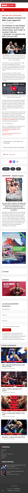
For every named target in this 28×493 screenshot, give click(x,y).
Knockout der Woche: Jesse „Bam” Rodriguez (13, 147)
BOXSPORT (17, 488)
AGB (12, 326)
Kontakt (3, 457)
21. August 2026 (6, 368)
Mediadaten (4, 456)
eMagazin (6, 169)
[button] (2, 490)
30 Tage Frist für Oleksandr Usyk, (10, 119)
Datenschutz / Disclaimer (7, 454)
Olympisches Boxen (18, 361)
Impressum (3, 450)
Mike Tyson (18, 133)
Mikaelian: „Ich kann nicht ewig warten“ (13, 437)
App (13, 169)
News (3, 15)
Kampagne (13, 133)
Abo (18, 169)
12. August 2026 (6, 438)
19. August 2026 (6, 416)
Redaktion (11, 22)
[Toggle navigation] (3, 10)
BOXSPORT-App (7, 129)
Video (11, 134)
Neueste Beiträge (7, 462)
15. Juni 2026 (5, 22)
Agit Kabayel (7, 133)
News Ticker (8, 15)
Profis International (18, 385)
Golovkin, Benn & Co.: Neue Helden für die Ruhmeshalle (13, 142)
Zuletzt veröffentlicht (9, 345)
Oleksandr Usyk (5, 134)
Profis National (17, 15)
